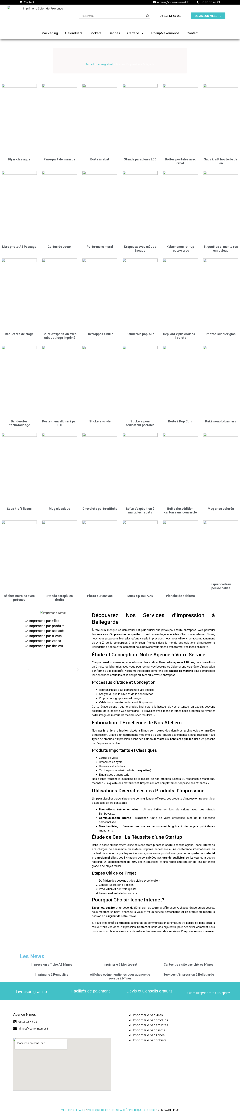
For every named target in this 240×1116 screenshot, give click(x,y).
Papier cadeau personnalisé (220, 586)
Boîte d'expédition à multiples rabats (140, 510)
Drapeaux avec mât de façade (140, 248)
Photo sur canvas (100, 596)
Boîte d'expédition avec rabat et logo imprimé (59, 336)
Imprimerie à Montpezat (120, 964)
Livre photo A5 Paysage (19, 246)
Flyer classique (19, 159)
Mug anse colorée (221, 508)
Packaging (50, 33)
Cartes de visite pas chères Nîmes (188, 964)
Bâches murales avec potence (19, 597)
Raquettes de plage (19, 334)
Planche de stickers (180, 596)
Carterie (133, 33)
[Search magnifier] (147, 16)
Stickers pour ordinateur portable (140, 423)
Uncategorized (104, 64)
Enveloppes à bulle (99, 334)
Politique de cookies (143, 1110)
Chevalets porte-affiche (99, 508)
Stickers (95, 33)
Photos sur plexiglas (221, 334)
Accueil (90, 64)
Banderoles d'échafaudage (19, 423)
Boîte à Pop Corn (180, 421)
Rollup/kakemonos (165, 33)
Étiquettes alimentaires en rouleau (220, 248)
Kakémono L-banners (220, 421)
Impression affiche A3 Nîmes (51, 964)
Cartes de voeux (59, 246)
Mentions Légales (73, 1110)
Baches (114, 33)
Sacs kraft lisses (19, 508)
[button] (28, 669)
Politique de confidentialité (107, 1110)
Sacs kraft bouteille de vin (220, 161)
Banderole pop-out (140, 334)
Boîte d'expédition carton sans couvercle (180, 510)
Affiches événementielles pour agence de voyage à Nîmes (120, 976)
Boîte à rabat (99, 159)
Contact (192, 33)
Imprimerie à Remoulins (51, 974)
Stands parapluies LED (140, 159)
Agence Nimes (24, 1014)
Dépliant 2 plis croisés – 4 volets (180, 336)
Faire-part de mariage (59, 159)
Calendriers (73, 33)
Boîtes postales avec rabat (180, 161)
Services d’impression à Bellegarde (188, 974)
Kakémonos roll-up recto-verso (180, 248)
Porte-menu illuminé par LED (59, 423)
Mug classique (59, 508)
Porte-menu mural (100, 246)
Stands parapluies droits (59, 597)
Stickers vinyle (100, 421)
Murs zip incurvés (140, 596)
